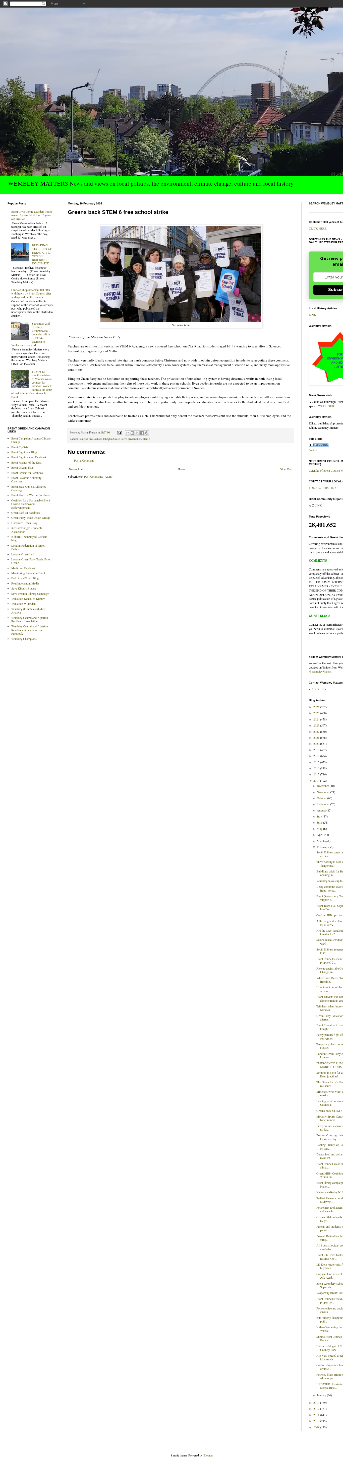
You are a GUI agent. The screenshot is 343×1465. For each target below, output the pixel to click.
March (321, 841)
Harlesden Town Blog (24, 523)
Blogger (208, 1455)
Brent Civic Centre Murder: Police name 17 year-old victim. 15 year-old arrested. (31, 215)
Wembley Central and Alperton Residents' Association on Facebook (29, 629)
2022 (316, 731)
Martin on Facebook (23, 568)
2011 (316, 1415)
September (323, 804)
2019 (316, 750)
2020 (316, 744)
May (320, 829)
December (323, 786)
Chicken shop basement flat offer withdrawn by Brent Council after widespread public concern (31, 293)
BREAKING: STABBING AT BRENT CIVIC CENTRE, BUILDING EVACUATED (41, 254)
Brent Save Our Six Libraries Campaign (28, 488)
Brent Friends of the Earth (26, 462)
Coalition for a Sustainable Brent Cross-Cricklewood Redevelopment (30, 503)
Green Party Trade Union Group (30, 518)
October (322, 798)
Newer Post (76, 469)
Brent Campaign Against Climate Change (30, 440)
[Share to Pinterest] (146, 432)
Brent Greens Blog (22, 467)
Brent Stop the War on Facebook (30, 495)
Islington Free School (90, 439)
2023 (316, 725)
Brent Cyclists (19, 447)
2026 (316, 707)
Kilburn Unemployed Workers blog (29, 538)
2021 (316, 738)
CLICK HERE (317, 228)
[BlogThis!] (132, 432)
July (320, 816)
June (320, 822)
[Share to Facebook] (141, 432)
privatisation (134, 439)
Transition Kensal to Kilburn (28, 599)
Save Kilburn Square (23, 588)
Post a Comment (84, 460)
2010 (316, 1421)
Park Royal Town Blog (25, 578)
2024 (316, 719)
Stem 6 (146, 439)
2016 (316, 768)
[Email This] (127, 432)
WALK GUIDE (327, 406)
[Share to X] (137, 432)
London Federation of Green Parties (28, 547)
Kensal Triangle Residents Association (26, 529)
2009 (316, 1427)
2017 (316, 762)
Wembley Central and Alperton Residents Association (29, 619)
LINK (312, 315)
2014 (316, 780)
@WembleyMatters (320, 671)
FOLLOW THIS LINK (323, 488)
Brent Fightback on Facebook (28, 457)
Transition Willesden (23, 604)
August (321, 810)
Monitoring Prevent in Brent (28, 573)
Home (181, 469)
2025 (316, 713)
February (322, 847)
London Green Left (22, 554)
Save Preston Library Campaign (30, 594)
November (323, 792)
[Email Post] (119, 432)
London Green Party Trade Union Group (31, 561)
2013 (316, 1403)
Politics (313, 450)
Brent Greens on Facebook (27, 473)
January (322, 1395)
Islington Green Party (114, 439)
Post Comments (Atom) (98, 476)
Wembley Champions (24, 639)
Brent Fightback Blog (24, 452)
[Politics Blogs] (319, 446)
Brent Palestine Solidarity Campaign (26, 479)
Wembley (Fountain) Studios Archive (28, 610)
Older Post (286, 469)
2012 (316, 1409)
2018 (316, 756)
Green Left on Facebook (25, 512)
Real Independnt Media (25, 583)
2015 (316, 774)
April (320, 835)
